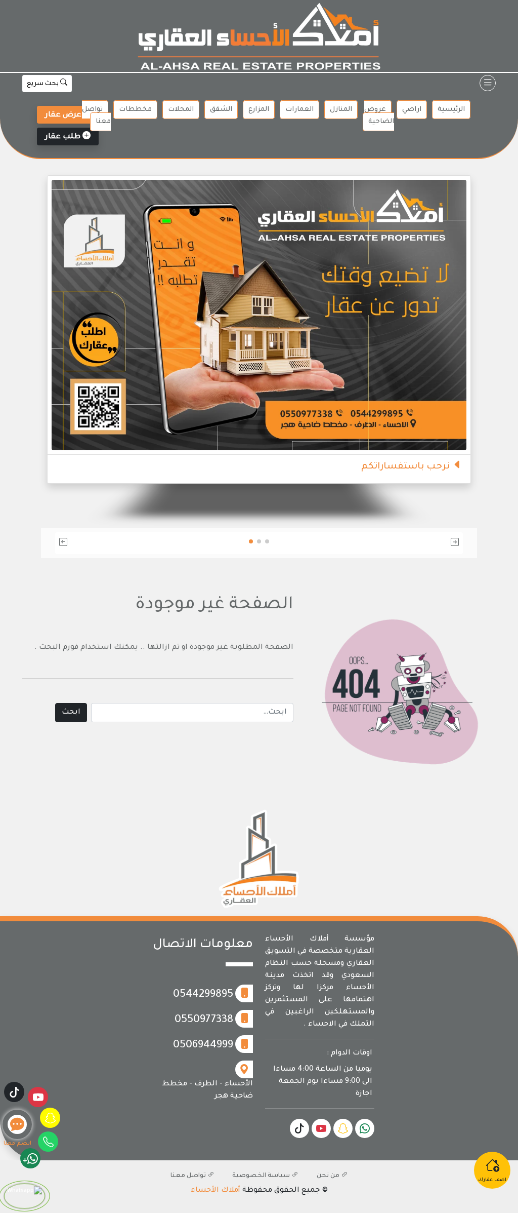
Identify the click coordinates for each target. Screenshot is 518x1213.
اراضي (411, 109)
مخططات (135, 109)
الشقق (221, 109)
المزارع (258, 109)
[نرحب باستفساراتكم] (259, 315)
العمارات (299, 109)
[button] (396, 543)
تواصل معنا (96, 116)
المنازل (341, 109)
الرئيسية (451, 109)
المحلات (181, 109)
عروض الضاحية (379, 116)
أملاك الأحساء (215, 1191)
